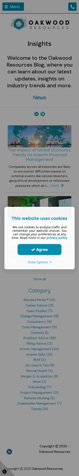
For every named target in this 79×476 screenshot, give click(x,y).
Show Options (39, 262)
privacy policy (57, 238)
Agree (41, 249)
